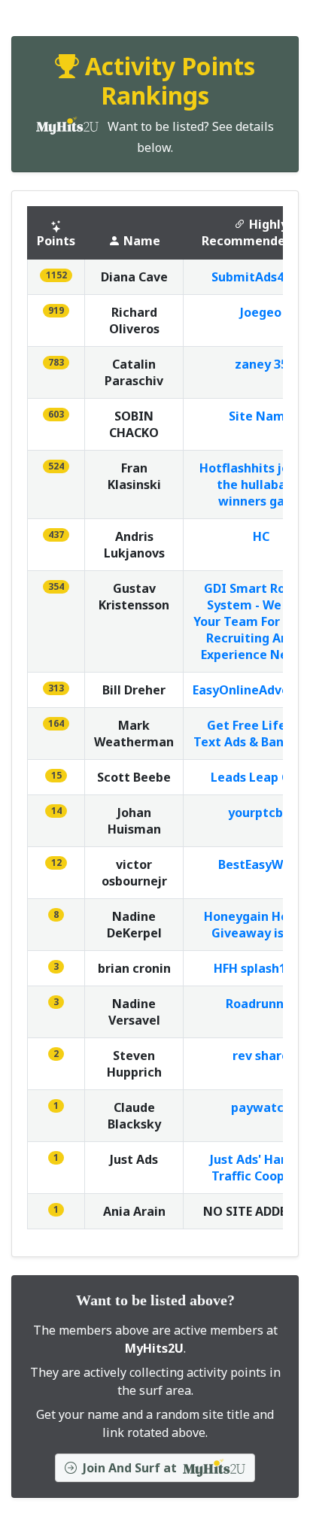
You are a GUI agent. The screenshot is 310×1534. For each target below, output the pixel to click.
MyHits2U (154, 1348)
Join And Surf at (130, 1468)
